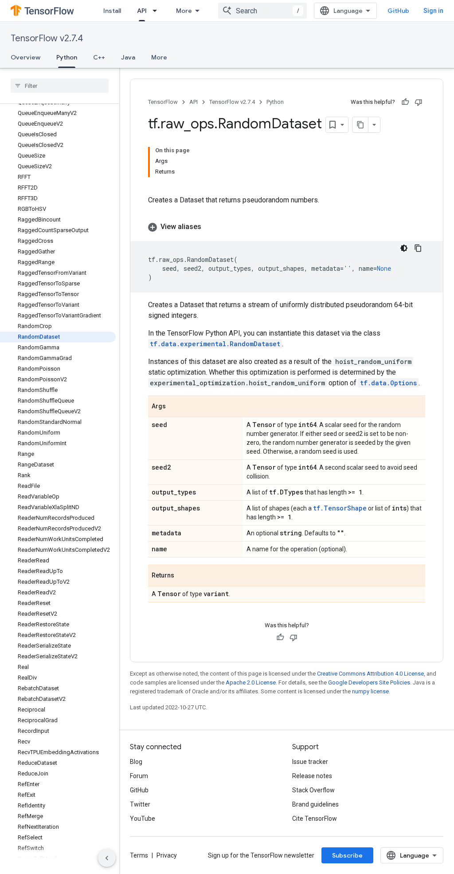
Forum (139, 775)
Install (112, 11)
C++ (99, 57)
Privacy (167, 855)
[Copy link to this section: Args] (175, 407)
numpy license (370, 691)
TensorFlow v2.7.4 (47, 38)
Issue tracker (310, 761)
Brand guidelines (315, 804)
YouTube (142, 818)
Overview (25, 57)
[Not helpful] (418, 102)
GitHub (398, 11)
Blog (136, 761)
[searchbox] (60, 86)
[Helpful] (405, 102)
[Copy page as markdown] (360, 124)
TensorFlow (163, 102)
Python (66, 57)
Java (128, 57)
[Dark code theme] (404, 248)
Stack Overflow (313, 790)
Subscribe (347, 855)
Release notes (312, 775)
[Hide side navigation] (107, 858)
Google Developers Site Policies (369, 682)
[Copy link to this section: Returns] (183, 576)
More (184, 11)
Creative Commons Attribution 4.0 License (370, 673)
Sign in (433, 10)
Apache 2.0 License (251, 682)
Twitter (140, 804)
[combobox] (262, 11)
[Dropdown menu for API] (157, 10)
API (142, 11)
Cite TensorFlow (314, 818)
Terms (139, 855)
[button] (286, 226)
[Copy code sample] (418, 248)
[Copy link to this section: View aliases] (210, 226)
